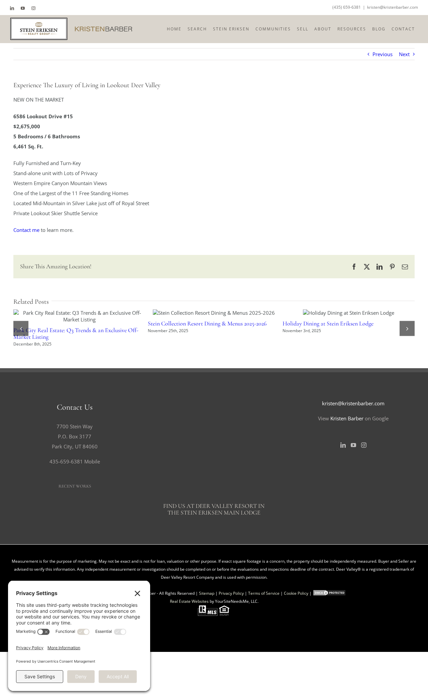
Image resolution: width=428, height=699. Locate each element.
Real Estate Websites (189, 657)
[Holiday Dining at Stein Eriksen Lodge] (73, 312)
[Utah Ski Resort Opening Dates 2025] (207, 312)
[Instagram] (363, 500)
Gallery (85, 313)
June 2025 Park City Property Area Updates (330, 313)
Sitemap (206, 649)
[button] (20, 356)
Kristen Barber (346, 473)
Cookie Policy (296, 649)
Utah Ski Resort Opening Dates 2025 (195, 313)
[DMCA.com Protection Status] (329, 649)
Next (404, 54)
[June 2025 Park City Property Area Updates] (342, 312)
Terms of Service (264, 649)
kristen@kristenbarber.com (392, 7)
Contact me (26, 230)
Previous (382, 54)
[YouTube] (353, 500)
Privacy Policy (231, 649)
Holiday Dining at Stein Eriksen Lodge (61, 313)
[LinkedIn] (343, 500)
